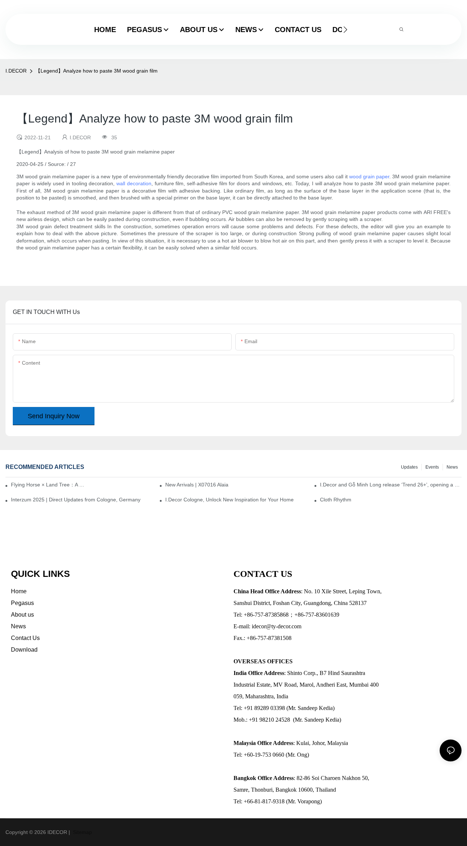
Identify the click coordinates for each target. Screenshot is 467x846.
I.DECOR (16, 71)
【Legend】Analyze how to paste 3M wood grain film (96, 71)
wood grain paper (369, 176)
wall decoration (133, 183)
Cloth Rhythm (335, 499)
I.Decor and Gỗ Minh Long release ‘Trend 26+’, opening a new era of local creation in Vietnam (391, 485)
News (452, 467)
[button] (345, 29)
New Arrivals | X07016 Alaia (196, 485)
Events (432, 467)
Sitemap (82, 832)
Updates (409, 467)
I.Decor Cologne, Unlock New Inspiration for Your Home (229, 499)
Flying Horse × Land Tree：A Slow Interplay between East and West (49, 485)
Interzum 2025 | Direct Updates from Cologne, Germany (75, 499)
